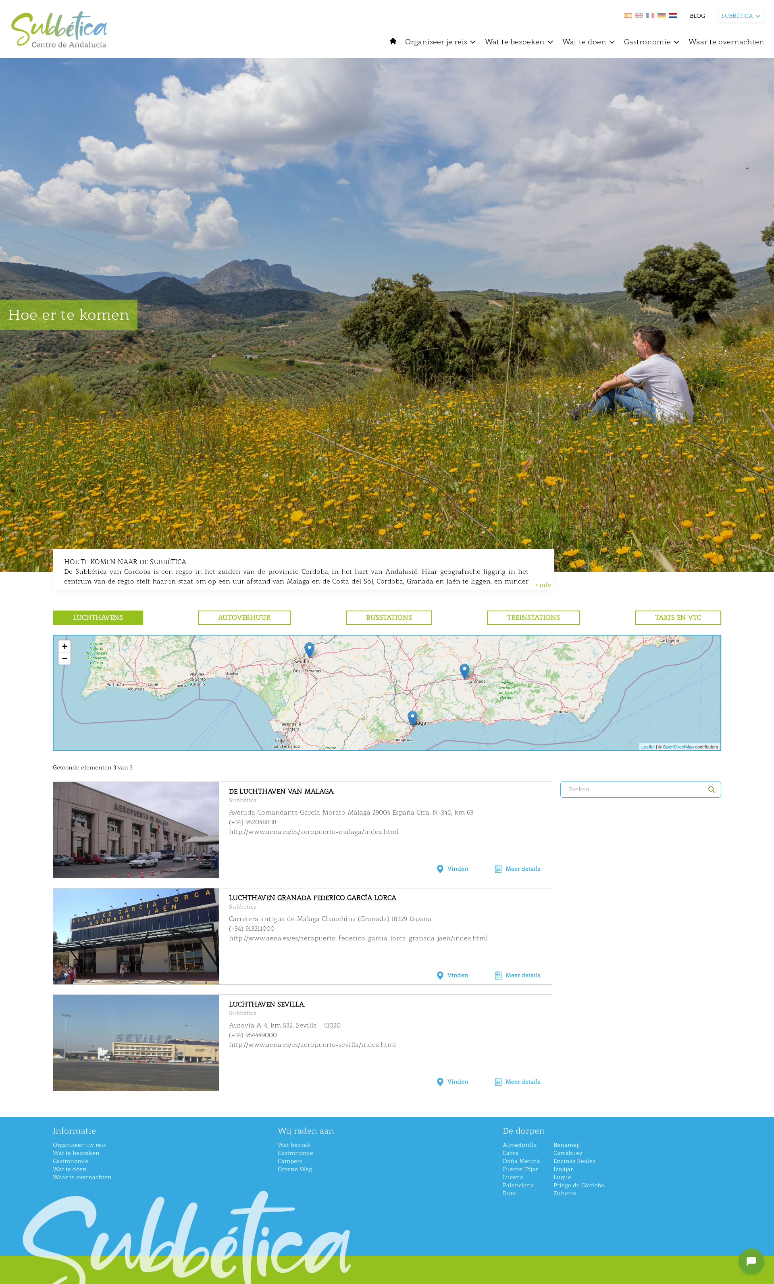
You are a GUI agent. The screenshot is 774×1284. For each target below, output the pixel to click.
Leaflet (648, 746)
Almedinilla (520, 1145)
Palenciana (518, 1185)
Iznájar (563, 1169)
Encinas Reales (574, 1161)
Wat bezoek (294, 1145)
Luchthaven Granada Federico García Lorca (312, 898)
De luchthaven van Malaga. (282, 791)
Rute (509, 1193)
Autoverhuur (244, 617)
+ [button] (64, 646)
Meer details (523, 868)
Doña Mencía (521, 1161)
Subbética (243, 800)
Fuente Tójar (520, 1169)
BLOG (697, 16)
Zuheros (564, 1193)
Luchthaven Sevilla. (267, 1004)
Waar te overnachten (726, 42)
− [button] (64, 658)
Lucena (513, 1177)
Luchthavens (98, 617)
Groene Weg (295, 1169)
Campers (290, 1161)
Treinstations (533, 617)
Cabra (510, 1153)
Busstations (389, 617)
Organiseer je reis (436, 42)
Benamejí (566, 1145)
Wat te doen (584, 42)
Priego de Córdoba (578, 1185)
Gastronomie (647, 42)
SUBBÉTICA (737, 16)
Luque (562, 1177)
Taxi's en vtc (678, 617)
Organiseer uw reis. (79, 1145)
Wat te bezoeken (515, 42)
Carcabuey (568, 1153)
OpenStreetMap (678, 746)
